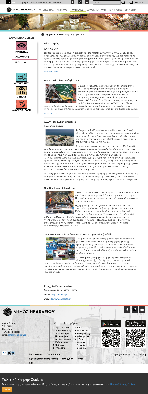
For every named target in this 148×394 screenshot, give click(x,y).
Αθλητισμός (78, 34)
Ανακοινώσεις (63, 330)
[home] (21, 8)
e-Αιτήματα (83, 336)
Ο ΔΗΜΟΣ (62, 9)
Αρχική (49, 34)
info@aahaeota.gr (59, 294)
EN (13, 2)
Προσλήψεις (62, 336)
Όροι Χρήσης (54, 354)
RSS (31, 362)
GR (8, 2)
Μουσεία (81, 347)
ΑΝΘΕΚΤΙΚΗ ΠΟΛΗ (96, 9)
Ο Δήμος (59, 344)
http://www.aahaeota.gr (60, 298)
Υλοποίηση (140, 354)
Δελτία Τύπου (62, 327)
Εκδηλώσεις (61, 342)
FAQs (80, 358)
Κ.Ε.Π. (80, 327)
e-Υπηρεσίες (83, 333)
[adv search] (130, 2)
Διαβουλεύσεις (63, 339)
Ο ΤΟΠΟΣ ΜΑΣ (46, 9)
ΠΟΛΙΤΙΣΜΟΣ (77, 9)
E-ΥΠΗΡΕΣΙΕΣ (116, 9)
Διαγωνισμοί (62, 333)
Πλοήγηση (67, 358)
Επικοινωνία (36, 354)
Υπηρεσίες (61, 347)
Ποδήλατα (20, 62)
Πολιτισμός (62, 34)
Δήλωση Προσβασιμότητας (43, 358)
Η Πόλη (80, 339)
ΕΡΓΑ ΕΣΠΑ (130, 9)
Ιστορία (81, 342)
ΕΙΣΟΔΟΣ (139, 2)
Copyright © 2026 (121, 354)
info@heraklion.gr (17, 334)
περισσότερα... (51, 71)
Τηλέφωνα (82, 330)
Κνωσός (81, 344)
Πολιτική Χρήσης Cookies (122, 384)
